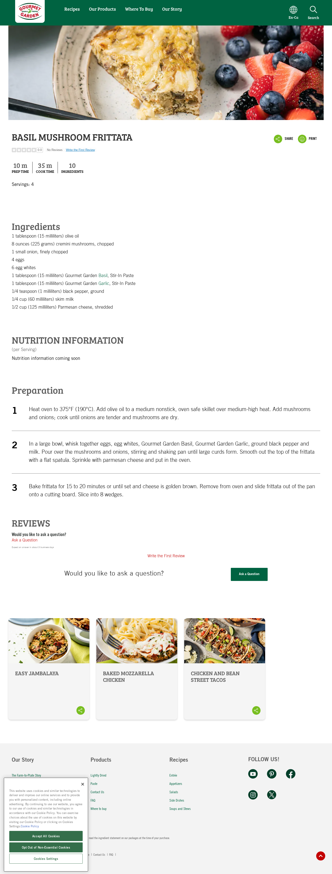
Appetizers (175, 783)
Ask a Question (24, 540)
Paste (94, 783)
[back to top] (320, 855)
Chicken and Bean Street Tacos (224, 669)
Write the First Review (80, 150)
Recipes (72, 9)
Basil (103, 275)
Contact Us (97, 792)
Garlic (103, 283)
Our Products (102, 9)
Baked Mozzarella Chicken (136, 669)
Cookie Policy (30, 826)
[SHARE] (80, 710)
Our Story (172, 9)
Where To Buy (139, 9)
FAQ (93, 800)
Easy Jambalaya (48, 669)
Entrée (173, 775)
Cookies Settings (46, 858)
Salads (173, 792)
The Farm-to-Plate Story (26, 775)
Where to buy (98, 808)
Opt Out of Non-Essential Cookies (46, 847)
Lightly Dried (98, 775)
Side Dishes (176, 800)
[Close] (83, 784)
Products (101, 760)
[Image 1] (30, 21)
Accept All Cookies (46, 836)
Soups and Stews (180, 808)
